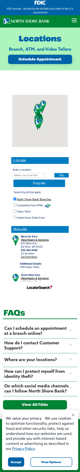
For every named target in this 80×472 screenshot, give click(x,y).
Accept (16, 462)
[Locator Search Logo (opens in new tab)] (40, 288)
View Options (51, 462)
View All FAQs (35, 405)
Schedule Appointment (40, 59)
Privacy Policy (23, 449)
